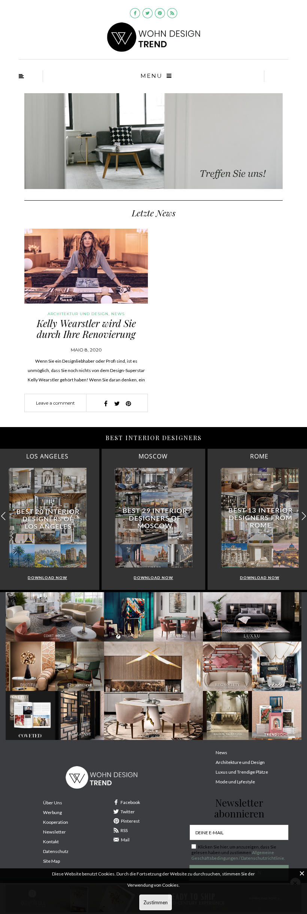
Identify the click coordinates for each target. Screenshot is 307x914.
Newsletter (54, 832)
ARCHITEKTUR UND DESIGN (78, 313)
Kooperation (55, 822)
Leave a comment (55, 403)
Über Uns (52, 802)
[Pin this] (128, 403)
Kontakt (51, 841)
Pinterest (130, 821)
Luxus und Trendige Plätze (242, 772)
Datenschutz (56, 851)
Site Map (51, 861)
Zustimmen (155, 902)
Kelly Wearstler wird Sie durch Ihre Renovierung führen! (86, 334)
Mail (125, 840)
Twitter (128, 811)
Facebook (130, 802)
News (118, 313)
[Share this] (106, 403)
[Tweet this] (117, 403)
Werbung (52, 812)
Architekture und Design (240, 762)
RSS (124, 830)
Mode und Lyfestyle (235, 781)
